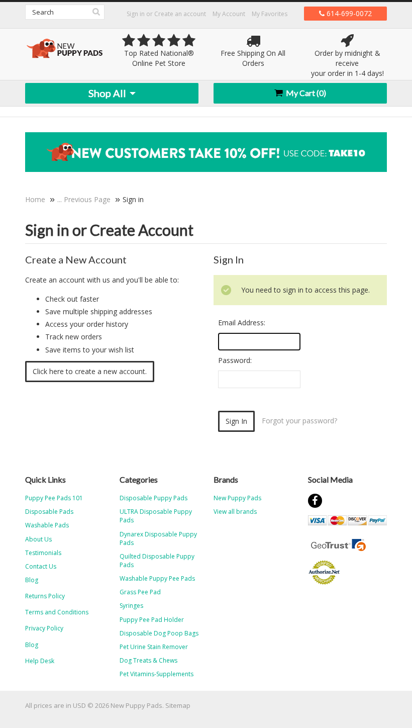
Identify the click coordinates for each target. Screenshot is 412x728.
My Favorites (269, 14)
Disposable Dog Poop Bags (159, 633)
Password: (235, 360)
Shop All (108, 93)
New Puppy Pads (237, 498)
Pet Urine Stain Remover (154, 647)
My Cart (305, 93)
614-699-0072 (348, 13)
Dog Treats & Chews (148, 660)
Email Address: (241, 322)
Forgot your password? (299, 420)
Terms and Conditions (56, 612)
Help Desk (39, 661)
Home (35, 199)
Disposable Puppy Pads (153, 498)
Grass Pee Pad (140, 592)
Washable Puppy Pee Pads (157, 578)
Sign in (136, 14)
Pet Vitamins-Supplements (156, 674)
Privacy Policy (44, 628)
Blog (31, 645)
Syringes (131, 605)
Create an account (180, 14)
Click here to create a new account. (90, 371)
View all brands (235, 511)
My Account (229, 14)
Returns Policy (45, 596)
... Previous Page (84, 199)
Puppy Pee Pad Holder (152, 619)
